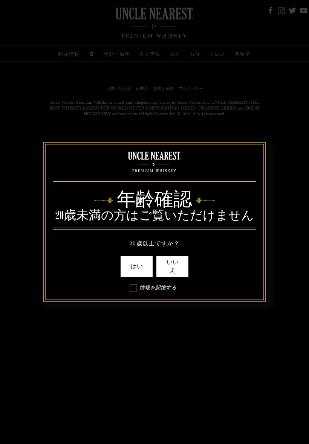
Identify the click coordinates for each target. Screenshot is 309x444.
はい (137, 266)
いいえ (173, 266)
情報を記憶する (157, 289)
